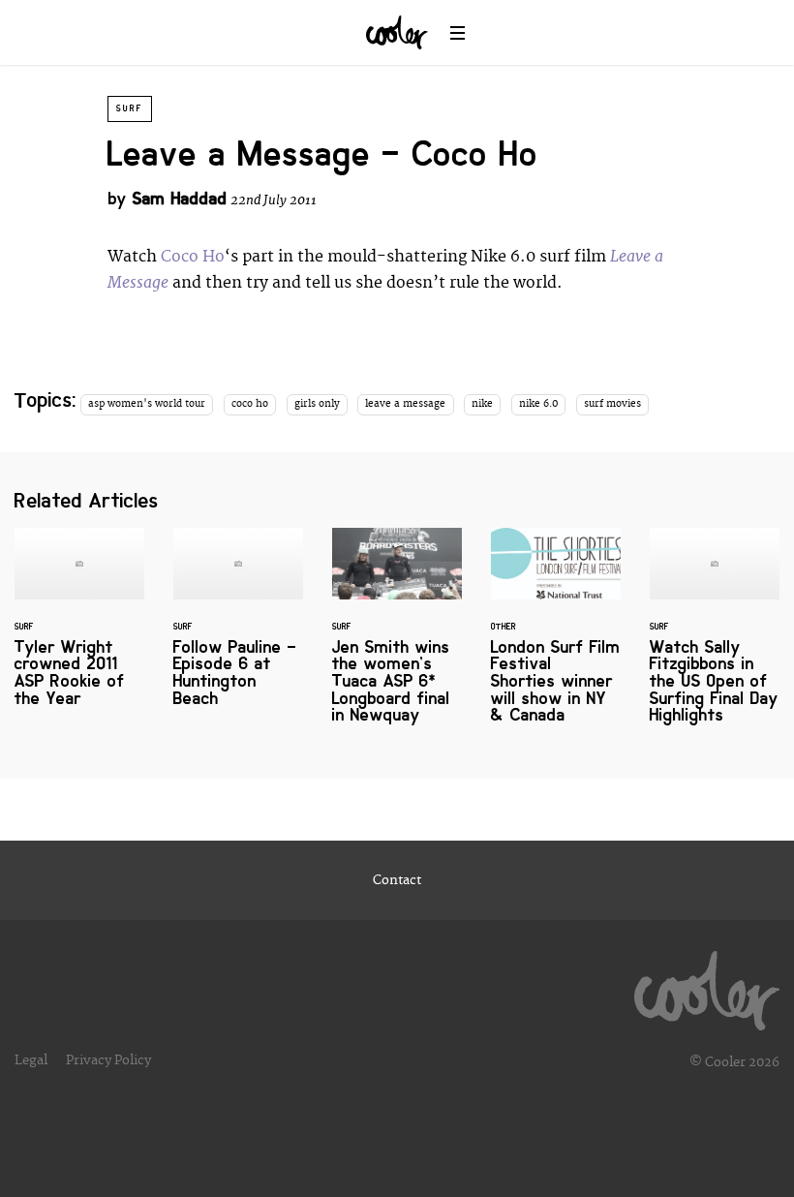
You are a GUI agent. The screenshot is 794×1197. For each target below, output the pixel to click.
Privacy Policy (108, 1060)
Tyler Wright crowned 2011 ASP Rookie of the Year (79, 629)
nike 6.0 (538, 404)
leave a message (405, 404)
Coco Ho (193, 256)
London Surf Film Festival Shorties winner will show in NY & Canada (556, 638)
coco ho (249, 404)
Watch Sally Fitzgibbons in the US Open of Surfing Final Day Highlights (714, 638)
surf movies (612, 404)
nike (482, 404)
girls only (317, 404)
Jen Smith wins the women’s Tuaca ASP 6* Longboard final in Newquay (397, 638)
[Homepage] (706, 986)
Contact (397, 880)
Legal (31, 1060)
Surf (129, 108)
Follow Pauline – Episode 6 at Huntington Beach (238, 629)
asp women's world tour (146, 404)
